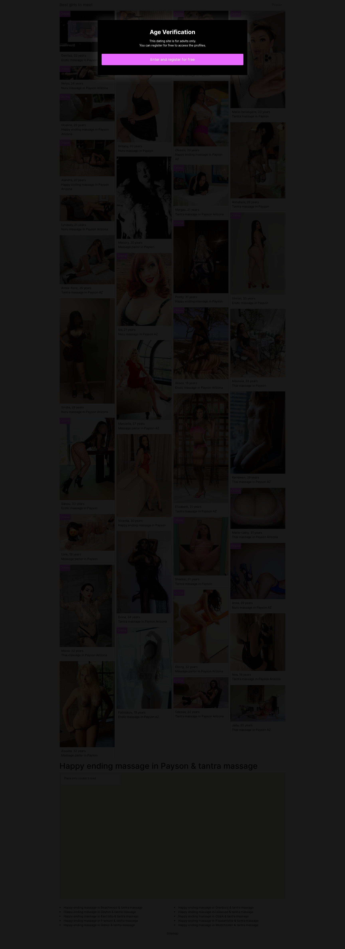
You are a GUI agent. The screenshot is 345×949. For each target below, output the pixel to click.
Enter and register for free (172, 59)
